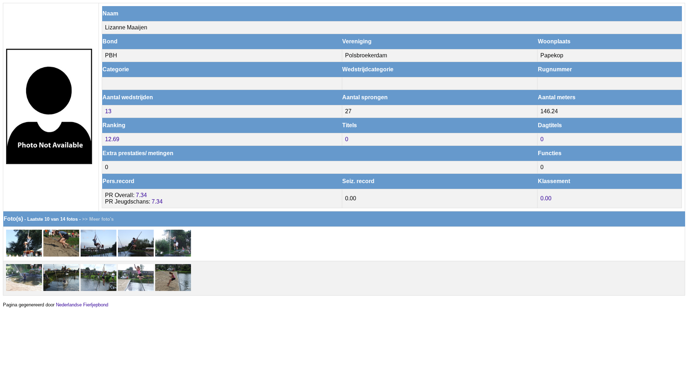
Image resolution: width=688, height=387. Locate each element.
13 (108, 111)
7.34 (141, 195)
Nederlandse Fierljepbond (82, 304)
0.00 (545, 198)
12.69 (112, 139)
